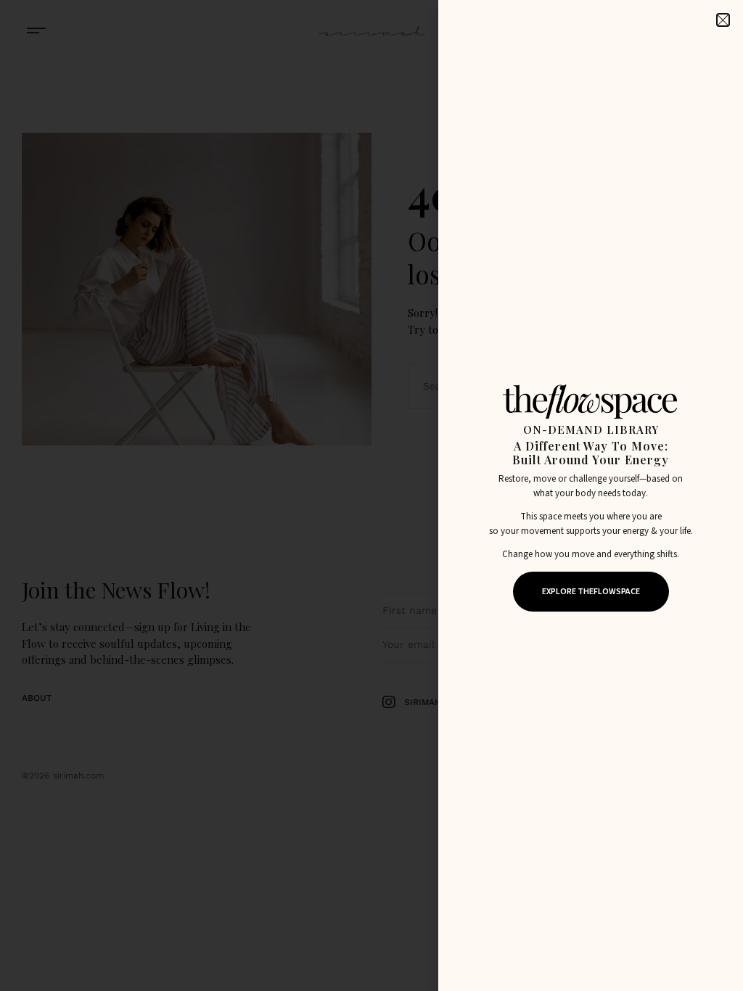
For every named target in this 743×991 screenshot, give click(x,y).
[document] (371, 495)
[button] (723, 20)
